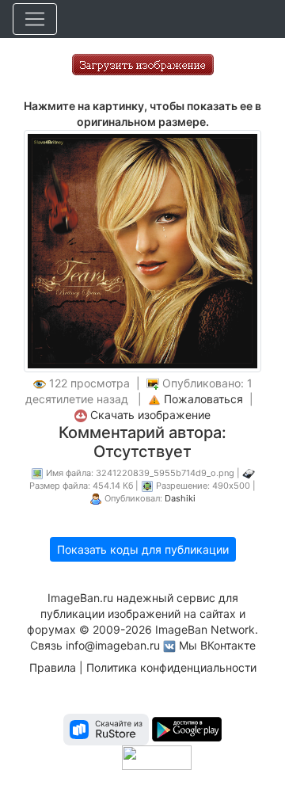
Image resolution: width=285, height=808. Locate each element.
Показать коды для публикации (143, 549)
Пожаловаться (203, 399)
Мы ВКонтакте (217, 645)
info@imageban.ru (113, 645)
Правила (52, 667)
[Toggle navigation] (35, 19)
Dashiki (180, 498)
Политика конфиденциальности (171, 667)
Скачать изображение (150, 414)
